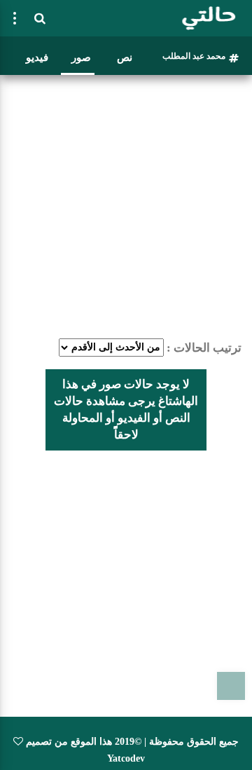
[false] (14, 18)
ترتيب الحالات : (204, 348)
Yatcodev (126, 758)
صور (81, 57)
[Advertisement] (126, 207)
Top (231, 686)
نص (124, 57)
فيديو (37, 57)
